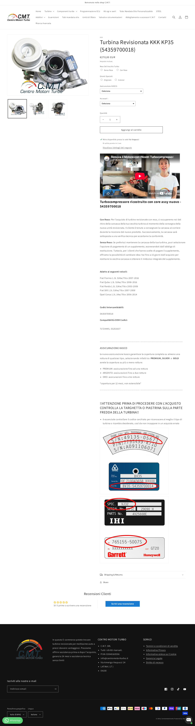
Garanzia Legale (154, 658)
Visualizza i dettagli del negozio (117, 147)
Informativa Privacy (156, 650)
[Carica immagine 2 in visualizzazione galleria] (37, 108)
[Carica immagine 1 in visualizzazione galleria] (17, 108)
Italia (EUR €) (15, 714)
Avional (121, 80)
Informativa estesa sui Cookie (161, 654)
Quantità (103, 113)
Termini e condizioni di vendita (162, 646)
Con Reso (123, 70)
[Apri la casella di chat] (189, 720)
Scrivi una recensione (122, 603)
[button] (49, 11)
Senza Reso (108, 70)
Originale (107, 80)
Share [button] (105, 582)
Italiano (34, 714)
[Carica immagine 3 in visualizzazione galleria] (57, 108)
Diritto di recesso (155, 662)
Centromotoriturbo (167, 719)
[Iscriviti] (55, 689)
